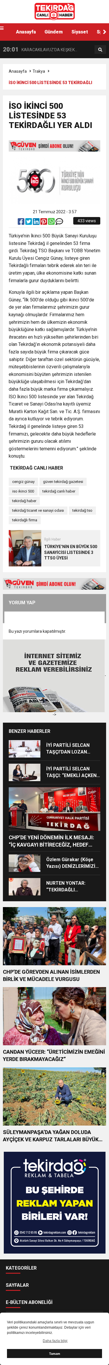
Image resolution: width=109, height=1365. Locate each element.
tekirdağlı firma (24, 520)
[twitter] (29, 223)
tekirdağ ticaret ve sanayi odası (38, 510)
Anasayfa (26, 32)
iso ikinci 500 (23, 491)
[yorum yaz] (59, 223)
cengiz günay (23, 481)
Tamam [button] (54, 1353)
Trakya (39, 71)
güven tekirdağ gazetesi (63, 481)
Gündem (53, 32)
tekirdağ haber (24, 501)
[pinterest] (44, 223)
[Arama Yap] (100, 49)
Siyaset (80, 32)
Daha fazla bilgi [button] (55, 1341)
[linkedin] (36, 223)
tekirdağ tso (82, 510)
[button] (104, 32)
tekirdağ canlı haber (58, 491)
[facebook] (21, 223)
